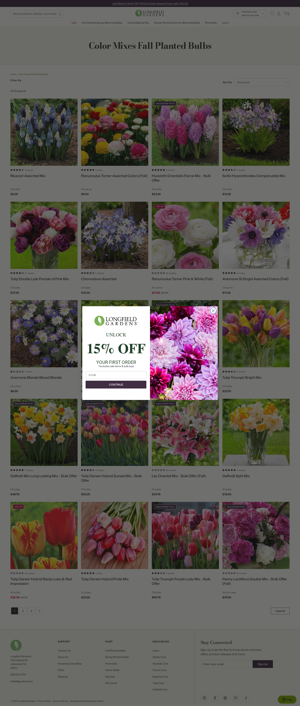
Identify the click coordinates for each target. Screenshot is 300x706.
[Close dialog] (213, 311)
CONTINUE (116, 384)
